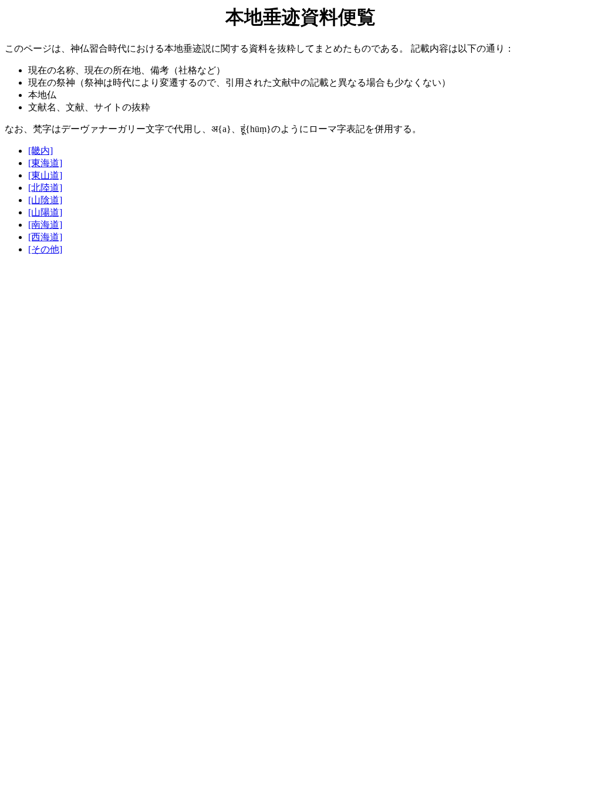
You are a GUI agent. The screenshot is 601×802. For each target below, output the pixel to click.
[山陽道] (45, 212)
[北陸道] (45, 188)
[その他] (45, 249)
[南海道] (45, 225)
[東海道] (45, 163)
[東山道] (45, 175)
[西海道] (45, 237)
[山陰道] (45, 200)
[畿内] (40, 151)
